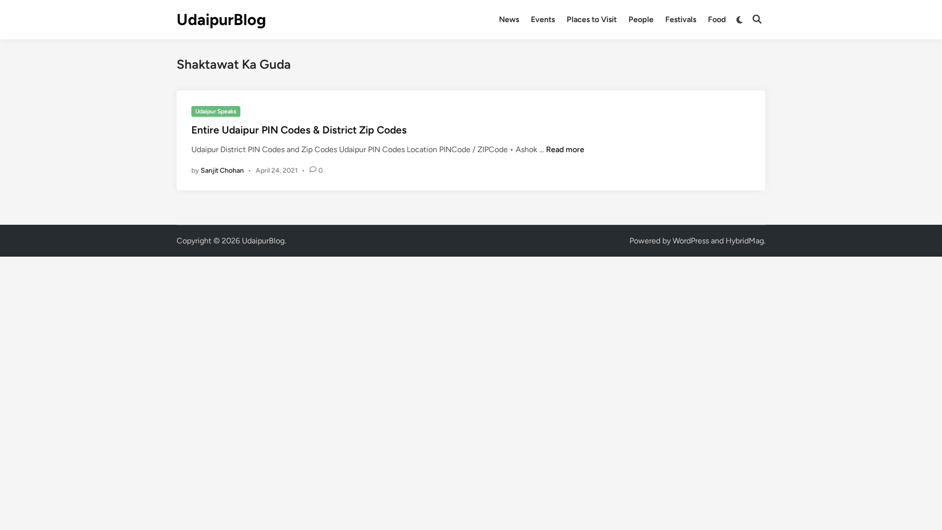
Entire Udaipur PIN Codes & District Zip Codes (299, 130)
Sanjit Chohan (222, 170)
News (509, 19)
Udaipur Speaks (215, 111)
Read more (565, 149)
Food (717, 19)
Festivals (680, 19)
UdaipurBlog (221, 19)
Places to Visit (592, 19)
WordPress (691, 240)
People (641, 19)
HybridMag (745, 240)
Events (543, 19)
